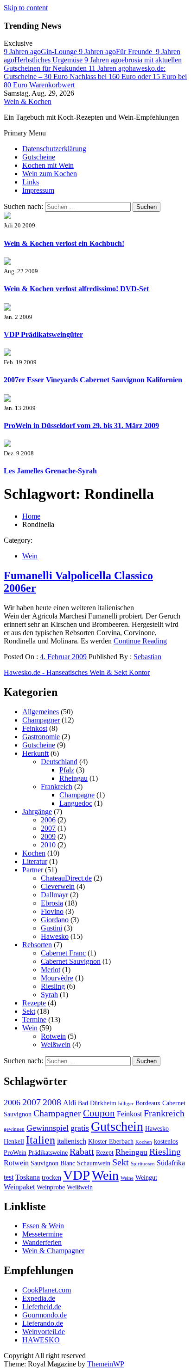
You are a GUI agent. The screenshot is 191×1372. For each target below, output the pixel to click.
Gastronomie (41, 737)
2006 (48, 820)
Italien (40, 1140)
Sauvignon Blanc (53, 1163)
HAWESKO (41, 1340)
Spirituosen (143, 1163)
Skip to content (26, 8)
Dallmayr (54, 895)
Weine (127, 1178)
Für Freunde (117, 51)
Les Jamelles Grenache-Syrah (50, 471)
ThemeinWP (105, 1364)
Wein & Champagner (53, 1251)
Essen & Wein (43, 1226)
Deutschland (59, 762)
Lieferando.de (42, 1323)
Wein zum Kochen (49, 174)
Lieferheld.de (41, 1307)
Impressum (38, 190)
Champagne (77, 795)
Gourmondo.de (44, 1315)
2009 (48, 836)
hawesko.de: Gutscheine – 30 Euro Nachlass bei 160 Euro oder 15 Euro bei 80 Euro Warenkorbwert (95, 76)
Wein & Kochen (27, 101)
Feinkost (34, 728)
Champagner (41, 720)
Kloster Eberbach (111, 1141)
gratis (79, 1128)
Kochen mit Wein (48, 165)
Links (30, 182)
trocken (51, 1177)
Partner (32, 870)
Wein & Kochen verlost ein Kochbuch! (64, 243)
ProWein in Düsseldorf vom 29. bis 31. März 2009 (81, 425)
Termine (34, 1019)
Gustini (51, 928)
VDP (76, 1175)
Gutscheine (38, 157)
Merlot (50, 970)
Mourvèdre (57, 978)
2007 (48, 828)
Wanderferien (42, 1242)
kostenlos (166, 1141)
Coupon (99, 1113)
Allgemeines (40, 712)
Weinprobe (51, 1187)
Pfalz (66, 770)
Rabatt (82, 1151)
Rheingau (73, 778)
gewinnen (14, 1129)
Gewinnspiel (47, 1128)
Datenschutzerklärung (54, 149)
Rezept (105, 1152)
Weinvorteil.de (43, 1331)
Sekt (28, 1011)
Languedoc (75, 803)
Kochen (33, 853)
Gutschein (117, 1126)
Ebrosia (52, 903)
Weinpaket (19, 1187)
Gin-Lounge (41, 51)
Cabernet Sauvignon (71, 961)
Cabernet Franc (63, 953)
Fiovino (52, 911)
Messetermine (42, 1234)
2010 (48, 845)
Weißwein (55, 1044)
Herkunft (35, 753)
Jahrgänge (37, 811)
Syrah (49, 994)
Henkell (14, 1141)
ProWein (15, 1152)
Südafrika (171, 1163)
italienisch (71, 1141)
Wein (30, 556)
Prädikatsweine (48, 1152)
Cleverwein (58, 886)
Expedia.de (38, 1298)
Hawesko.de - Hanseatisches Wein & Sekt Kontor (77, 672)
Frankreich (56, 786)
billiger (126, 1103)
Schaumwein (93, 1163)
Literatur (34, 861)
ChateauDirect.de (66, 878)
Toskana (27, 1177)
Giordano (55, 920)
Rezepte (34, 1003)
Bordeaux (147, 1103)
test (8, 1177)
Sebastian (147, 657)
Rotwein (53, 1036)
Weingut (146, 1177)
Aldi (69, 1103)
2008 (52, 1102)
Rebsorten (37, 945)
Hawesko (55, 936)
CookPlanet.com (46, 1290)
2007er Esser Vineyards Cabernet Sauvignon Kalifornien (93, 380)
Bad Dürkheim (97, 1103)
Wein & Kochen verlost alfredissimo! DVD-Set (76, 289)
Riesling (53, 986)
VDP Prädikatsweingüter (43, 334)
